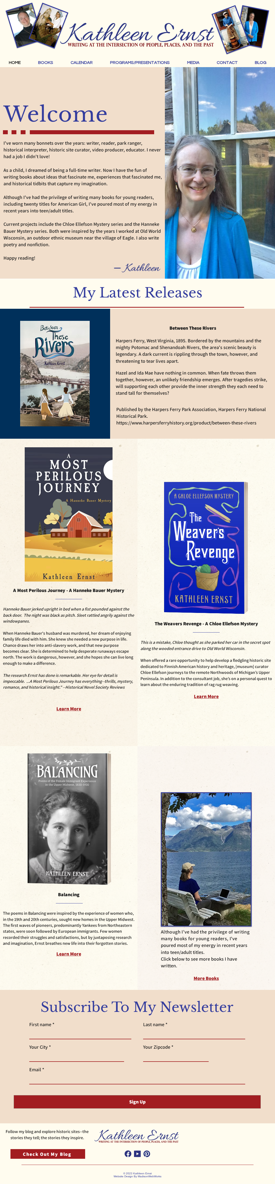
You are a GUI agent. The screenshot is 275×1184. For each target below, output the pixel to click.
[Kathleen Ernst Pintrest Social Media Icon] (146, 1153)
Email (35, 1069)
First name (40, 1024)
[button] (45, 62)
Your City (38, 1047)
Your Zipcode (156, 1047)
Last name (153, 1024)
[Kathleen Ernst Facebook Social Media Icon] (128, 1153)
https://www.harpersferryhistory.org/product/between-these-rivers (186, 423)
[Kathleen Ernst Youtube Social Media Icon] (137, 1153)
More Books (206, 978)
